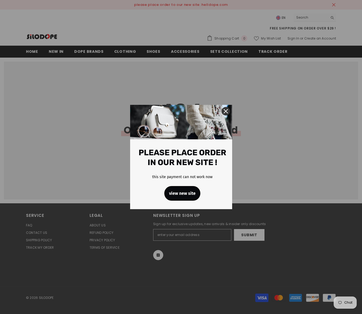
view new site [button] (182, 193)
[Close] (225, 111)
